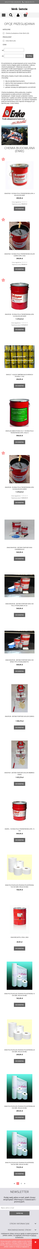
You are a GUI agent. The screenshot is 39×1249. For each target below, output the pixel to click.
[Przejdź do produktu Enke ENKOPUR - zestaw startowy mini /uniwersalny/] (19, 529)
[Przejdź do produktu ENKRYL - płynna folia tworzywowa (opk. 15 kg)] (19, 811)
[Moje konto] (18, 15)
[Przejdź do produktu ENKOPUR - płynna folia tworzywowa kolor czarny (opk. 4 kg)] (19, 236)
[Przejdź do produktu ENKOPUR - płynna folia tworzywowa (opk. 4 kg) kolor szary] (19, 175)
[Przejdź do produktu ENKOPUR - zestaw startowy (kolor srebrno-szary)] (19, 754)
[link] (15, 33)
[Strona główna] (19, 8)
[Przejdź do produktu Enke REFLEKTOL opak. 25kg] (19, 919)
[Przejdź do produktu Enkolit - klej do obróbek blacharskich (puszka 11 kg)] (19, 356)
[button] (3, 15)
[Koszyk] (25, 14)
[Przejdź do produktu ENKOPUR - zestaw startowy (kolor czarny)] (19, 698)
